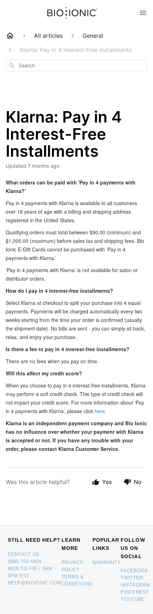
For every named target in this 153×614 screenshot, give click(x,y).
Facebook (134, 570)
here (100, 411)
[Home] (10, 35)
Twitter (132, 578)
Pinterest (135, 592)
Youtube (133, 599)
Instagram (135, 585)
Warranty (107, 562)
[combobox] (76, 65)
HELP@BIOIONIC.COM (35, 583)
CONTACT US (24, 554)
